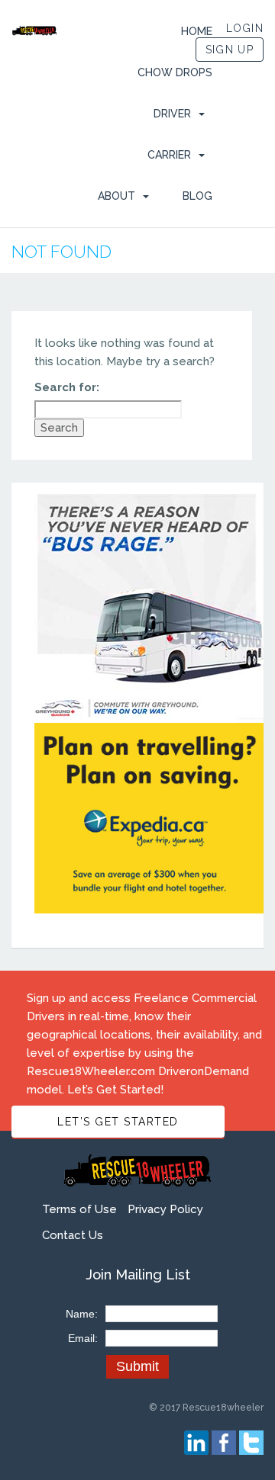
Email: (83, 1338)
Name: (82, 1314)
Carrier (169, 155)
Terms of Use (79, 1209)
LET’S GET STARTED (118, 1122)
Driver (172, 114)
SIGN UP (229, 49)
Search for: (66, 387)
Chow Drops (175, 72)
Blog (197, 196)
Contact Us (72, 1235)
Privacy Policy (165, 1209)
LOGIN (245, 28)
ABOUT (116, 196)
